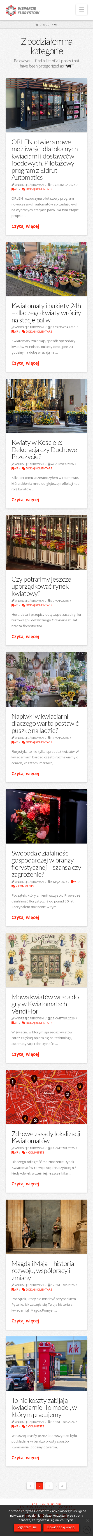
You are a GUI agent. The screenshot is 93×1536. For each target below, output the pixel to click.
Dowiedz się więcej (61, 1527)
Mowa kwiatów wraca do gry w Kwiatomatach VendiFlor (45, 1004)
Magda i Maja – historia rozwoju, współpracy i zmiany (43, 1270)
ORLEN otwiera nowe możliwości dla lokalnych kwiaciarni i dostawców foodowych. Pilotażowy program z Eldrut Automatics (45, 159)
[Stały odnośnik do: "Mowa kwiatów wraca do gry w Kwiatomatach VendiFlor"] (47, 960)
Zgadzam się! (27, 1527)
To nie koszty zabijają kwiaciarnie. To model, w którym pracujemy (44, 1407)
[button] (81, 9)
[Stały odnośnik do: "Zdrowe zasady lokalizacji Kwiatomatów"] (47, 1097)
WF (16, 189)
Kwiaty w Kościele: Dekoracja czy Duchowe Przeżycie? (44, 449)
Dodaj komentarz (38, 189)
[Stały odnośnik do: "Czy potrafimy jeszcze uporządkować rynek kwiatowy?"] (47, 542)
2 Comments (24, 886)
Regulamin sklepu (46, 1504)
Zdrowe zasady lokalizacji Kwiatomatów (46, 1137)
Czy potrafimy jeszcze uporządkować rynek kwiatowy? (41, 586)
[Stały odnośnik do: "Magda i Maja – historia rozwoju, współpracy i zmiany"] (47, 1227)
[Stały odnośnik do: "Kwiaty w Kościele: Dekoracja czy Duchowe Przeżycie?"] (47, 406)
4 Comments (34, 1152)
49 (62, 1486)
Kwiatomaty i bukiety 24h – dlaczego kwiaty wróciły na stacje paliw (46, 312)
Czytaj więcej (25, 226)
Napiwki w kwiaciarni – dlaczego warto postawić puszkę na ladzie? (45, 723)
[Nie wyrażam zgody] (87, 1520)
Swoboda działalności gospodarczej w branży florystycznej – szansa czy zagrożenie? (46, 863)
